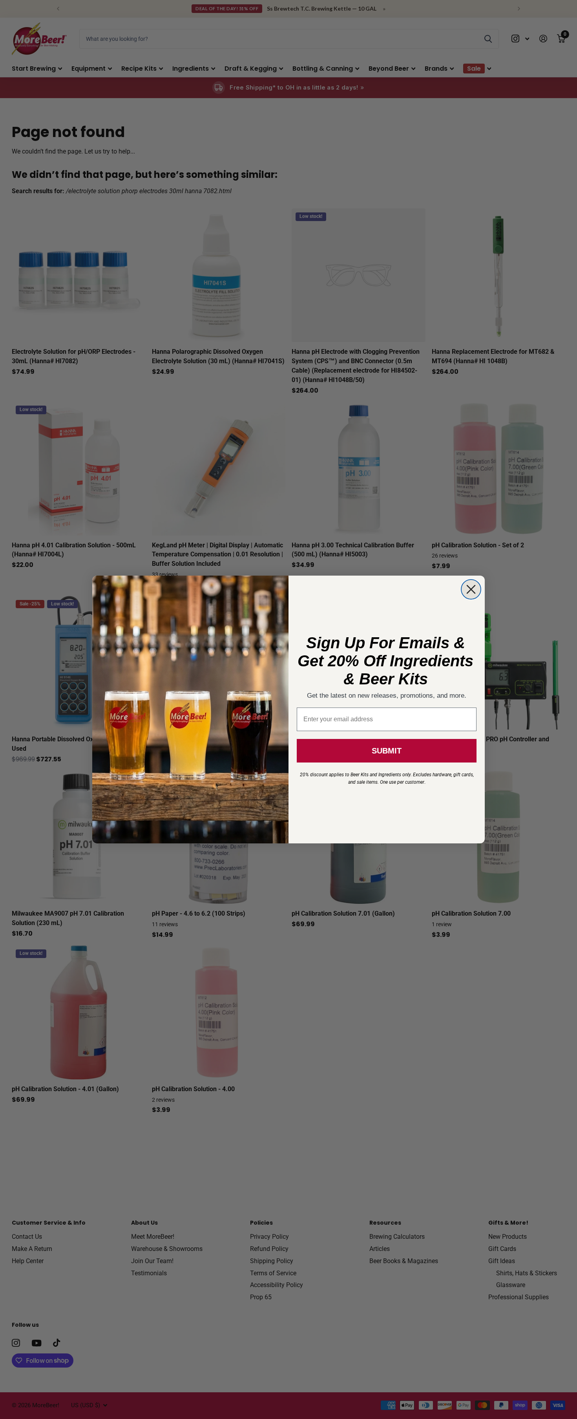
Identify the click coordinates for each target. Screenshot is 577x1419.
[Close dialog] (471, 589)
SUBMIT (387, 750)
